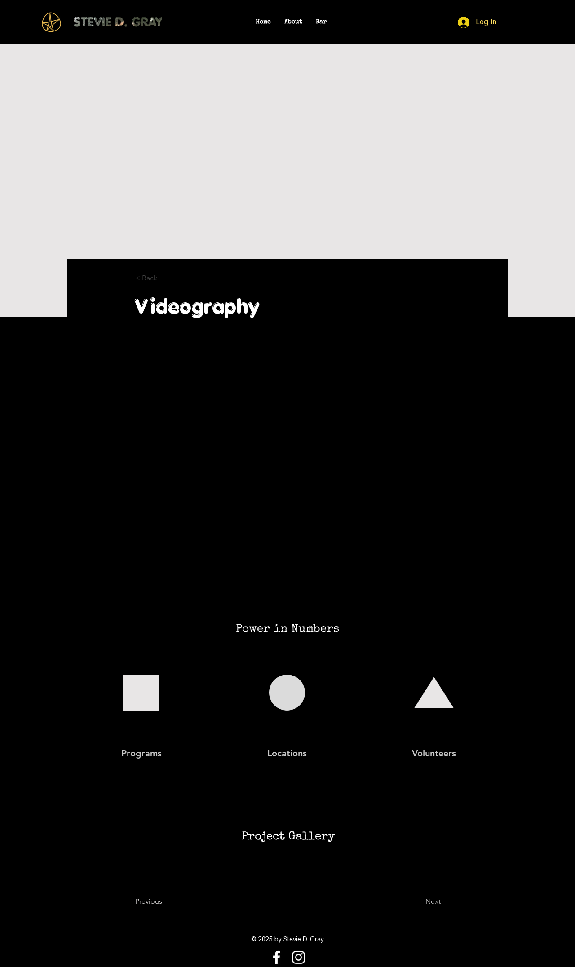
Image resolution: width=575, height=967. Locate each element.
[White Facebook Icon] (276, 957)
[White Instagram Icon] (298, 957)
